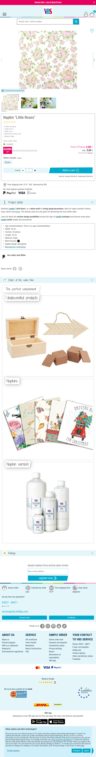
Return (51, 651)
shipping (90, 153)
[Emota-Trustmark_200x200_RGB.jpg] (85, 692)
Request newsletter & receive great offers (48, 565)
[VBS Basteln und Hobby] (48, 11)
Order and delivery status (82, 656)
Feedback (71, 617)
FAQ (27, 651)
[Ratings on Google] (48, 681)
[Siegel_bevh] (18, 694)
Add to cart (68, 170)
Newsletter (30, 645)
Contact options (78, 653)
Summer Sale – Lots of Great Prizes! (48, 2)
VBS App (52, 660)
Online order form (56, 639)
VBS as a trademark (10, 645)
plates (17, 211)
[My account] (86, 14)
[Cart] (92, 14)
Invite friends (31, 642)
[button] (3, 60)
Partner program (8, 642)
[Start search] (76, 21)
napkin (12, 209)
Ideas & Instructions (34, 648)
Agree (86, 750)
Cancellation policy (56, 645)
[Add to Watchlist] (92, 31)
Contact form (24, 617)
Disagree (76, 750)
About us (5, 639)
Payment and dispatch (58, 642)
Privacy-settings (55, 648)
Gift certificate (31, 639)
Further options (13, 750)
